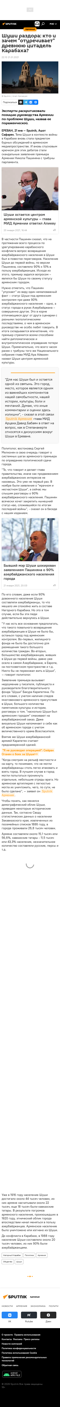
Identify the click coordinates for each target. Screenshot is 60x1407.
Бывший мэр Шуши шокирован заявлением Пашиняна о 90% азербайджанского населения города (30, 572)
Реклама (17, 1339)
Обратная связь (10, 1365)
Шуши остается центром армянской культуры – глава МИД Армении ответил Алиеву (30, 218)
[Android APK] (11, 1374)
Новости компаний (12, 1343)
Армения (42, 1255)
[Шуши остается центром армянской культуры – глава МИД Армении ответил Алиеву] (30, 188)
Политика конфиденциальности (19, 1348)
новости (7, 1305)
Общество (7, 1261)
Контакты (7, 1339)
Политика (29, 1255)
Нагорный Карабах (12, 1255)
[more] (54, 230)
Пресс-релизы (32, 1339)
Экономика (38, 1305)
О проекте (7, 1334)
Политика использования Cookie (19, 1352)
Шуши (19, 1261)
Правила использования (27, 1334)
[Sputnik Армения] (10, 25)
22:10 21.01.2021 (10, 57)
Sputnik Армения (19, 419)
